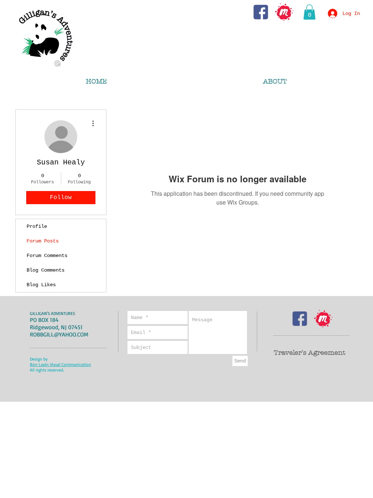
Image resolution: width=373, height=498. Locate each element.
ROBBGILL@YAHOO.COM (59, 334)
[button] (309, 12)
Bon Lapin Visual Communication (60, 364)
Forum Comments (47, 255)
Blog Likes (41, 285)
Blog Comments (45, 270)
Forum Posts (43, 241)
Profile (37, 226)
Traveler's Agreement (309, 353)
